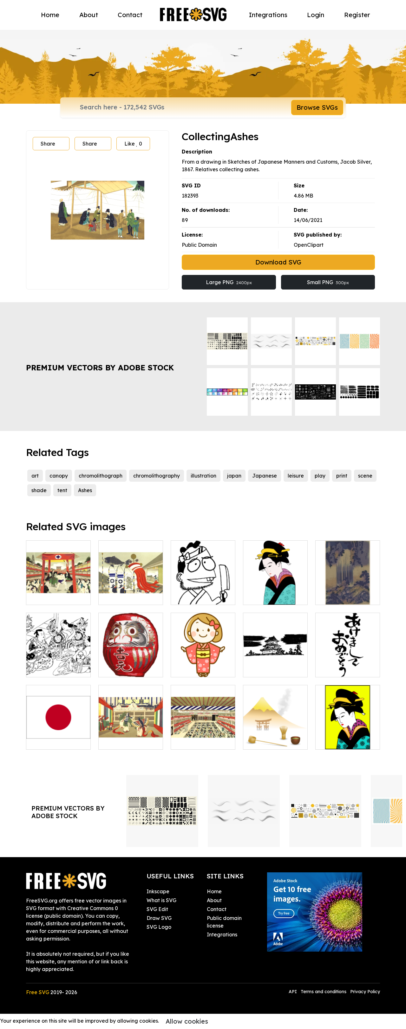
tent (62, 490)
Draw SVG (159, 918)
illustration (203, 475)
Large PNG (229, 282)
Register (357, 15)
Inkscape (158, 891)
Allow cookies (187, 1021)
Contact (130, 15)
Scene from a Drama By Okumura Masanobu (58, 661)
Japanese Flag (51, 741)
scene (365, 475)
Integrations (268, 15)
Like (133, 143)
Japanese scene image (131, 737)
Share (48, 143)
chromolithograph (100, 475)
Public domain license (224, 922)
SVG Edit (157, 909)
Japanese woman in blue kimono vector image (275, 588)
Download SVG (278, 262)
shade (39, 490)
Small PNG (328, 282)
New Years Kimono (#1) (203, 665)
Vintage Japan (196, 741)
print (341, 475)
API (293, 991)
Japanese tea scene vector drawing (275, 737)
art (35, 475)
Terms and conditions (323, 991)
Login (315, 15)
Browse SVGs (317, 107)
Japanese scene (53, 596)
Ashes (85, 490)
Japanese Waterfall (347, 596)
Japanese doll (123, 668)
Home (50, 15)
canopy (58, 475)
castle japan (265, 668)
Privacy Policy (365, 991)
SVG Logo (159, 927)
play (320, 475)
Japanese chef (196, 596)
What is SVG (161, 900)
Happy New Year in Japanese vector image (348, 661)
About (88, 15)
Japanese (264, 475)
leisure (296, 475)
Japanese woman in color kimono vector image (347, 733)
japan (234, 475)
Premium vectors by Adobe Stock (100, 367)
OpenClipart (309, 245)
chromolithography (156, 475)
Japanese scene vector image (131, 592)
